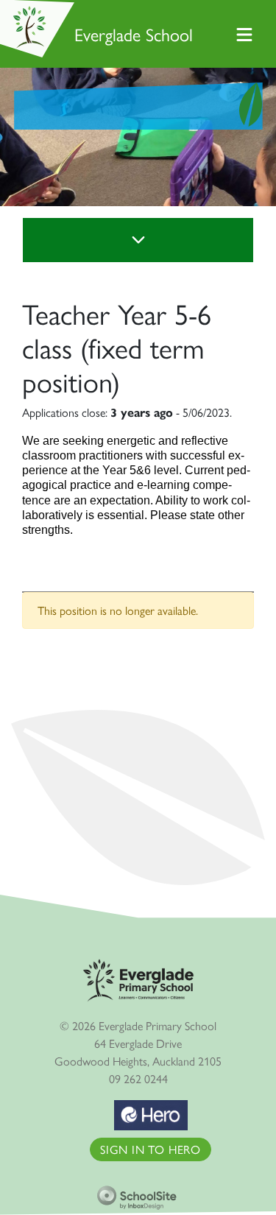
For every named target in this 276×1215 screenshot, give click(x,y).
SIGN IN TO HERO (150, 1149)
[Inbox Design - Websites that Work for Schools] (138, 1193)
